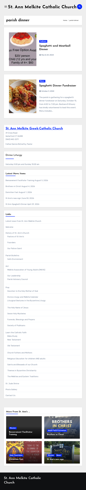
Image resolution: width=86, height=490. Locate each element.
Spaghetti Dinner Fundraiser (57, 85)
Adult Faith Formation (57, 430)
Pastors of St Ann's (15, 237)
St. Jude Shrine (12, 383)
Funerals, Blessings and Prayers (21, 319)
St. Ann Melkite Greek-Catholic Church (34, 128)
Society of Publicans (16, 325)
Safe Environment (15, 259)
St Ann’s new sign (13, 198)
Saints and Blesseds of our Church (22, 365)
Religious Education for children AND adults (26, 359)
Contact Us (10, 395)
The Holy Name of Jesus (17, 308)
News (42, 81)
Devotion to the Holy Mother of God (22, 291)
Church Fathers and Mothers (19, 353)
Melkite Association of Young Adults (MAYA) (26, 270)
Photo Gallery (11, 389)
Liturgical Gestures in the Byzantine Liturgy (26, 301)
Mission (13, 428)
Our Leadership (13, 276)
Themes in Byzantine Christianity (21, 370)
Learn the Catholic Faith (16, 332)
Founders (11, 242)
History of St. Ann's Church (17, 233)
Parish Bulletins (12, 255)
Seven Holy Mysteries (16, 314)
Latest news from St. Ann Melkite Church (23, 221)
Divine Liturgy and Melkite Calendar (22, 297)
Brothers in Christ (13, 186)
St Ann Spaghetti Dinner (16, 204)
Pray (8, 287)
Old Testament (13, 346)
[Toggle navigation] (6, 6)
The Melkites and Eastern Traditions (22, 376)
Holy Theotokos (16, 455)
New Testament (14, 340)
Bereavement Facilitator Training (20, 180)
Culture (43, 41)
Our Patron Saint (14, 248)
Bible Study (12, 336)
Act (7, 266)
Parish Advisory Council (17, 279)
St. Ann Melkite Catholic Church (42, 7)
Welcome (9, 227)
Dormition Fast (12, 192)
